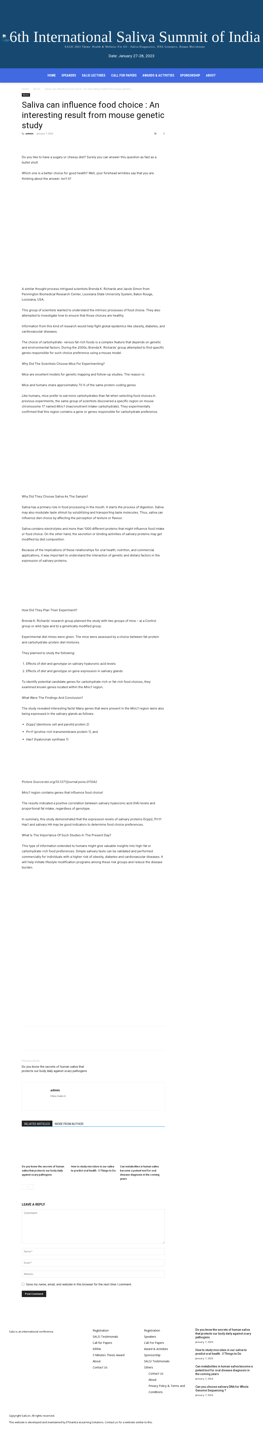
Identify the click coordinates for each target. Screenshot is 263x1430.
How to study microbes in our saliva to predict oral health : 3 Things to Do (221, 1351)
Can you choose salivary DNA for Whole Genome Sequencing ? (221, 1388)
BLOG (36, 89)
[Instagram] (233, 1419)
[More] (64, 143)
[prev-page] (24, 1187)
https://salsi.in (58, 1096)
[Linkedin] (242, 1419)
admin (29, 133)
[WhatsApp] (54, 143)
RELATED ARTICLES (37, 1124)
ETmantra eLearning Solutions (85, 1422)
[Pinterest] (45, 143)
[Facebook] (26, 143)
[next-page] (30, 1187)
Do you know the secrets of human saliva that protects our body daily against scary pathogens (54, 1069)
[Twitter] (35, 143)
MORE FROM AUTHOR (69, 1124)
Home (25, 89)
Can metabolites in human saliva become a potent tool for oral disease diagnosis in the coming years (224, 1370)
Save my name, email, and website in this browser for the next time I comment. (79, 1284)
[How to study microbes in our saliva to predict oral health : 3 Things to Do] (93, 1147)
